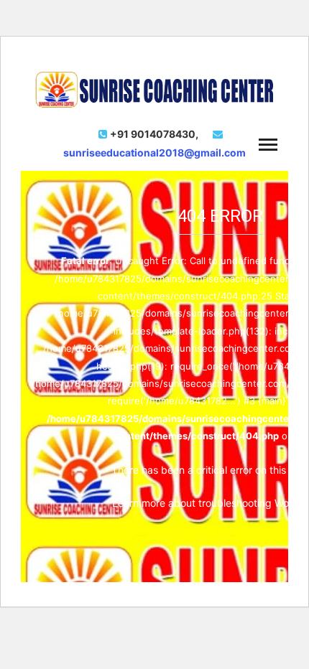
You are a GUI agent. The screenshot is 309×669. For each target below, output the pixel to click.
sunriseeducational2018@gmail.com (154, 152)
